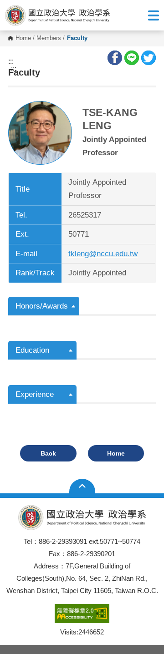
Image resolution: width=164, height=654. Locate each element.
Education (32, 350)
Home (23, 38)
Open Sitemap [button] (82, 486)
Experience (34, 394)
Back (48, 453)
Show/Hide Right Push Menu (153, 15)
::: (11, 61)
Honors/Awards (41, 306)
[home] (57, 15)
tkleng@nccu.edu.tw (103, 253)
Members (48, 38)
